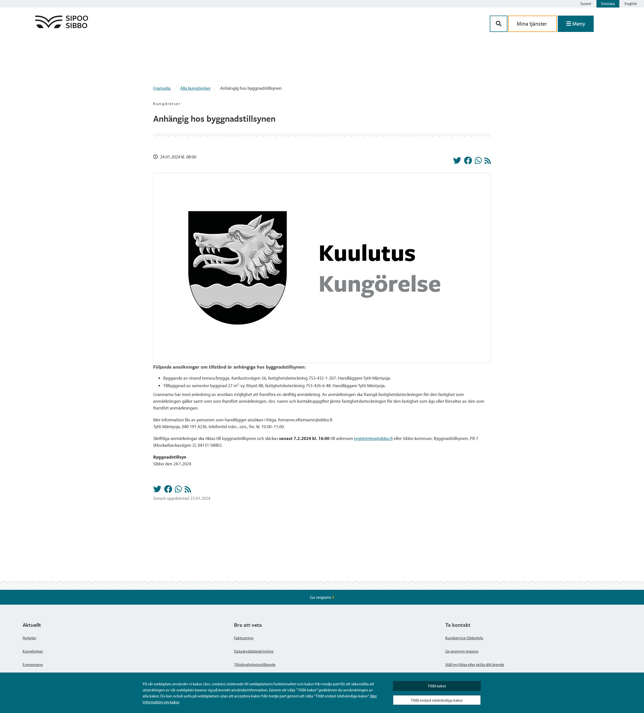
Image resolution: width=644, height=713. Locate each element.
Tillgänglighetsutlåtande (254, 664)
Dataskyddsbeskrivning (253, 651)
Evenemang (33, 664)
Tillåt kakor (437, 685)
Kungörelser (33, 651)
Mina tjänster (532, 23)
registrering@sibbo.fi (373, 438)
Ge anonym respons (461, 651)
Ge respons (321, 597)
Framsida (162, 88)
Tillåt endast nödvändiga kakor (437, 700)
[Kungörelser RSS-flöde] (488, 162)
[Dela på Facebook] (468, 161)
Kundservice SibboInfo (464, 637)
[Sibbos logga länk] (61, 26)
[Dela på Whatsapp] (478, 161)
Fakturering (243, 637)
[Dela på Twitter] (457, 161)
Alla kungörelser (195, 88)
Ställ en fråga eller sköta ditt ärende (474, 664)
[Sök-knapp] (498, 24)
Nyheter (29, 637)
